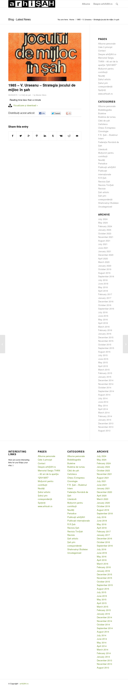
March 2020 (104, 262)
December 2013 (105, 423)
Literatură (102, 149)
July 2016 (103, 312)
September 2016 (106, 308)
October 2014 (104, 387)
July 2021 (103, 244)
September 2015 (106, 348)
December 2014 (105, 380)
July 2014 (103, 398)
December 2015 (105, 337)
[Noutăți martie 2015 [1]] (125, 344)
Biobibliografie (105, 109)
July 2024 (103, 219)
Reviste (102, 188)
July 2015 (103, 355)
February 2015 (105, 373)
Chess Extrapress (107, 127)
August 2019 (104, 272)
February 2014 (105, 416)
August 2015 (104, 351)
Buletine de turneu (107, 116)
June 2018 (103, 283)
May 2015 (103, 362)
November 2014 (105, 384)
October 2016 (104, 305)
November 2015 (105, 340)
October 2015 (104, 344)
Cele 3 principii (105, 47)
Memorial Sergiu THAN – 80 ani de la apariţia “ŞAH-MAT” (108, 61)
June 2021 (103, 247)
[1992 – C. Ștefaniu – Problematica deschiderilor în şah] (2, 344)
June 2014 (103, 401)
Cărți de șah (26, 95)
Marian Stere (41, 95)
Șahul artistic (104, 79)
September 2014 (106, 391)
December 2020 (105, 254)
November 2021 (105, 237)
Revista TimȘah (106, 185)
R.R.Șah (102, 177)
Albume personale (107, 43)
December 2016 (105, 301)
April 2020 (103, 258)
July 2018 (103, 280)
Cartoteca (103, 124)
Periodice (102, 163)
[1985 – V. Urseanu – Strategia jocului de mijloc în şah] (44, 57)
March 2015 (104, 369)
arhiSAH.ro (24, 683)
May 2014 (103, 405)
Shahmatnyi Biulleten (108, 202)
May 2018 (103, 287)
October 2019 (104, 269)
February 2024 (105, 226)
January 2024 (104, 229)
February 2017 (105, 294)
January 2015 (104, 376)
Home (71, 19)
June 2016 (103, 315)
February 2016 (105, 330)
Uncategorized (105, 206)
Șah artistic (103, 192)
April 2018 (103, 290)
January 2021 (104, 251)
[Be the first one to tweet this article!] (56, 113)
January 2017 (104, 297)
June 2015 (103, 358)
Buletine (102, 113)
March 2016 (104, 326)
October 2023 (104, 233)
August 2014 (104, 394)
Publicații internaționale (78, 520)
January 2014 (104, 419)
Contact (102, 50)
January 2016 (104, 333)
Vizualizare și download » (25, 105)
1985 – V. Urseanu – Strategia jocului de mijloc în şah (42, 87)
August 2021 (104, 240)
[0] (42, 113)
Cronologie (103, 131)
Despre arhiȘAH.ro (107, 54)
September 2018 (106, 276)
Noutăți (101, 75)
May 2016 (103, 319)
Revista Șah (104, 181)
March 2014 (104, 412)
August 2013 (104, 430)
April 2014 (103, 409)
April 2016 (103, 323)
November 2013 (105, 426)
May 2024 (103, 222)
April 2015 (103, 366)
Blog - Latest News (19, 19)
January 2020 (104, 265)
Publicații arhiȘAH (107, 167)
